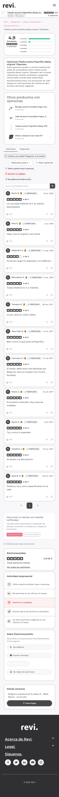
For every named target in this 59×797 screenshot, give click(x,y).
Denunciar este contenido (21, 544)
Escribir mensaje (20, 655)
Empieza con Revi (14, 535)
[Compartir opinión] (46, 214)
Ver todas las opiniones (18, 567)
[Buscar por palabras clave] (52, 186)
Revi (6, 22)
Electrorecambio (11, 26)
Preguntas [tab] (24, 149)
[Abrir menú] (54, 5)
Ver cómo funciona (32, 535)
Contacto (20, 15)
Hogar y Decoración (32, 22)
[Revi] (9, 5)
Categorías (15, 22)
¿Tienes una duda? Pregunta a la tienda (26, 156)
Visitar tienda (18, 663)
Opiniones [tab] (11, 149)
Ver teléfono (18, 647)
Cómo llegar (30, 703)
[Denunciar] (51, 214)
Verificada (31, 193)
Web (11, 15)
